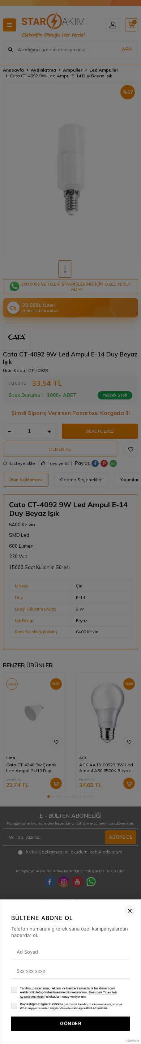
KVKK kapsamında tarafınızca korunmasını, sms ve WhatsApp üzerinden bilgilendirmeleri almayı (71, 1006)
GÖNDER (70, 1023)
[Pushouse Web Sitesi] (132, 1041)
